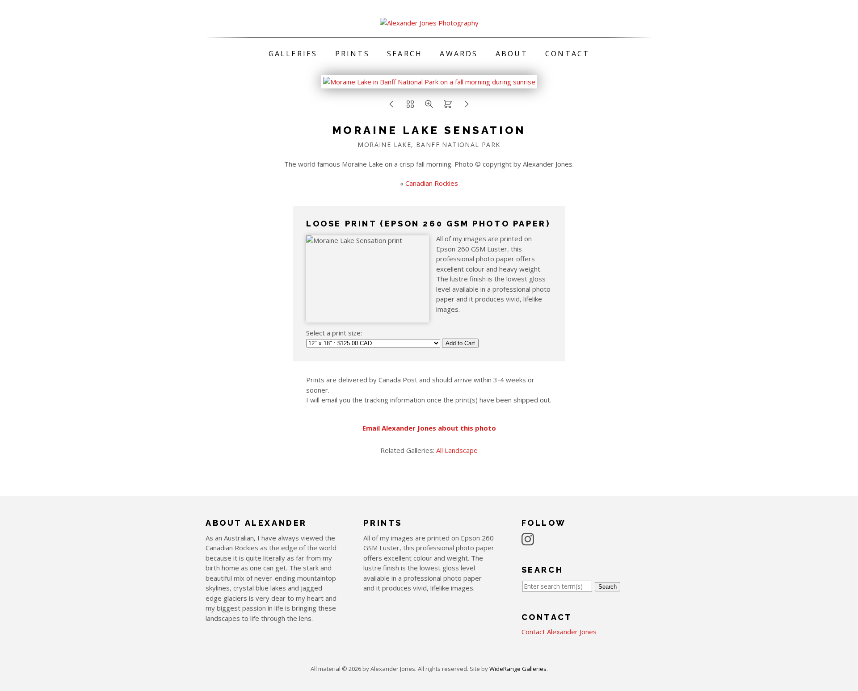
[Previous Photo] (391, 106)
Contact (567, 54)
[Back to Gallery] (410, 106)
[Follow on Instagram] (529, 538)
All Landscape (457, 450)
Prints (352, 54)
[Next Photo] (429, 83)
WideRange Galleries (518, 669)
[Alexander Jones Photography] (429, 22)
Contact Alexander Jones (559, 631)
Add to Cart (460, 343)
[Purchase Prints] (448, 106)
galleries (293, 54)
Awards (459, 54)
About (512, 54)
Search (404, 54)
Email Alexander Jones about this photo (429, 427)
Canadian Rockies (431, 183)
